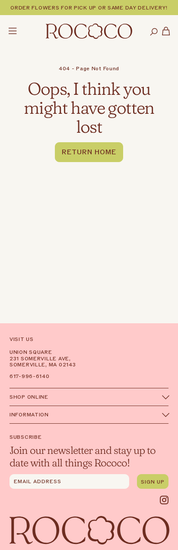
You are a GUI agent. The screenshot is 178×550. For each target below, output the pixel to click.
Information (29, 414)
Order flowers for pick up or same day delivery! (89, 8)
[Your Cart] (166, 32)
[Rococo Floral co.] (89, 32)
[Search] (154, 32)
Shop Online (29, 397)
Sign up (153, 481)
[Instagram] (164, 500)
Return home (89, 152)
